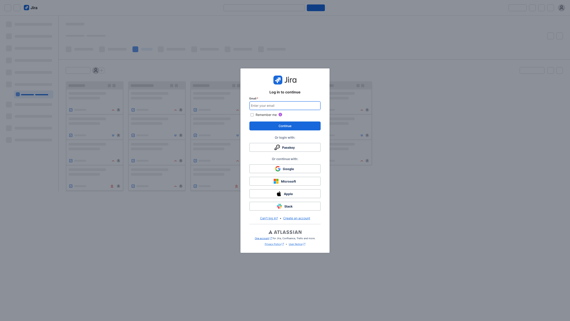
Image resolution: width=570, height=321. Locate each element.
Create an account (296, 218)
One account (263, 238)
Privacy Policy (273, 244)
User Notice (295, 244)
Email (253, 98)
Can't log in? (269, 218)
